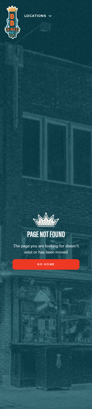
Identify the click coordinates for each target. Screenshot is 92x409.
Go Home (46, 264)
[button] (40, 15)
